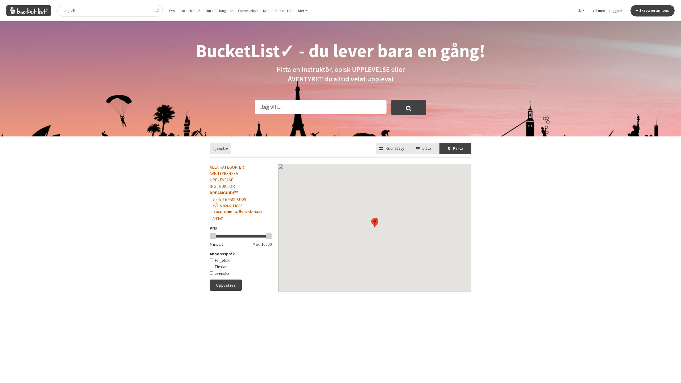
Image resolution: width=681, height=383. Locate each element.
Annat (218, 218)
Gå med (599, 10)
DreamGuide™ (224, 192)
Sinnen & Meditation (229, 199)
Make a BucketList (278, 10)
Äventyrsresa (224, 173)
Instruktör (222, 186)
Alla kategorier (227, 167)
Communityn (248, 10)
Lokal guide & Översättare (238, 212)
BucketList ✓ (190, 10)
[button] (374, 223)
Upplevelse (221, 179)
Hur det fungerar (219, 10)
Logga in (615, 10)
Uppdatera (225, 285)
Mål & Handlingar (228, 205)
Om (172, 10)
